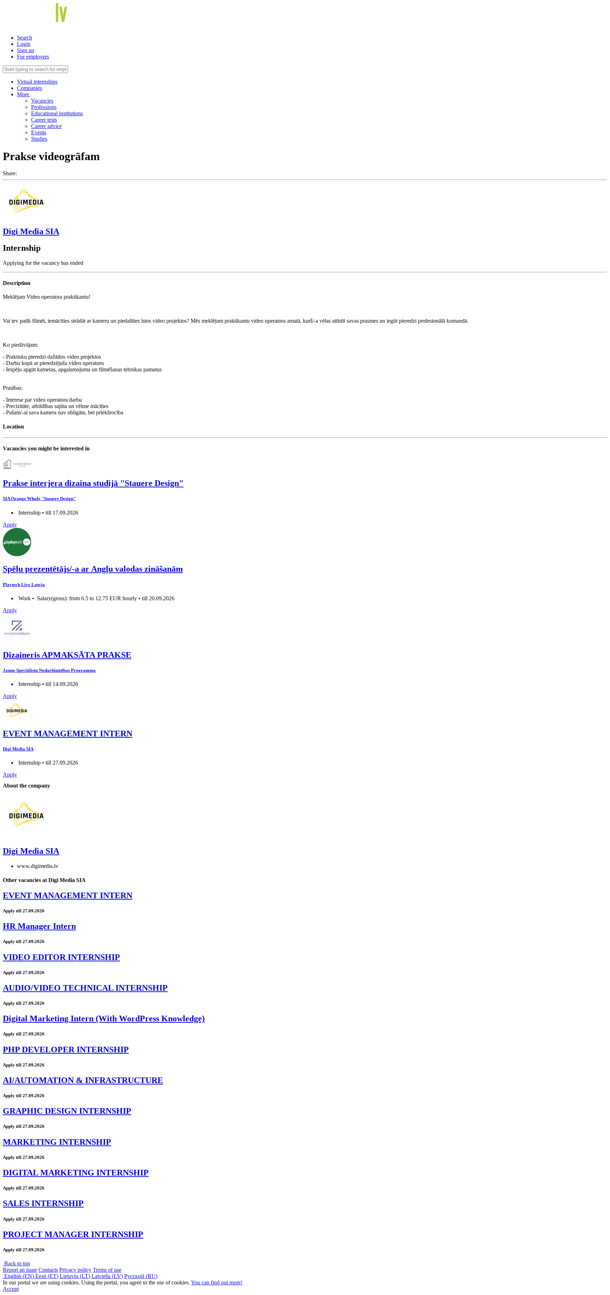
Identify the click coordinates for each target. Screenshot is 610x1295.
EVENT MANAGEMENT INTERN (67, 733)
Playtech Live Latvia (24, 584)
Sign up (25, 50)
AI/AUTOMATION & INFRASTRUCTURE (83, 1080)
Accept (11, 1289)
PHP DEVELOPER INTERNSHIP (66, 1049)
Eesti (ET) (46, 1276)
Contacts (48, 1270)
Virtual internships (37, 82)
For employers (33, 57)
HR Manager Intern (39, 926)
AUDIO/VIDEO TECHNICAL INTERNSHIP (85, 987)
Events (38, 132)
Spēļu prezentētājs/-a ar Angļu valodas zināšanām (93, 568)
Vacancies (42, 101)
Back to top (16, 1263)
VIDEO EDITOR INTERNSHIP (61, 957)
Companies (29, 88)
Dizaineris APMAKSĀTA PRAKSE (67, 654)
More (23, 94)
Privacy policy (75, 1270)
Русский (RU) (140, 1276)
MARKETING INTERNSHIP (57, 1142)
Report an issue (20, 1270)
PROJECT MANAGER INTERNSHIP (73, 1234)
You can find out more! (217, 1282)
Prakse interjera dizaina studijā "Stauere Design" (93, 483)
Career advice (46, 126)
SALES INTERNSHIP (43, 1203)
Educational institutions (57, 113)
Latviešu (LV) (107, 1276)
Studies (39, 139)
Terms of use (107, 1270)
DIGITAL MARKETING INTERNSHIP (76, 1172)
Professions (43, 107)
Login (23, 44)
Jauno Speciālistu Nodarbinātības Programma (49, 670)
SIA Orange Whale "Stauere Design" (39, 498)
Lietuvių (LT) (75, 1276)
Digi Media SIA (31, 231)
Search (24, 38)
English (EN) (19, 1276)
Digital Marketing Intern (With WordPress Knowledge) (104, 1018)
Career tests (44, 120)
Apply (10, 525)
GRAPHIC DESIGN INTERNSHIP (67, 1110)
